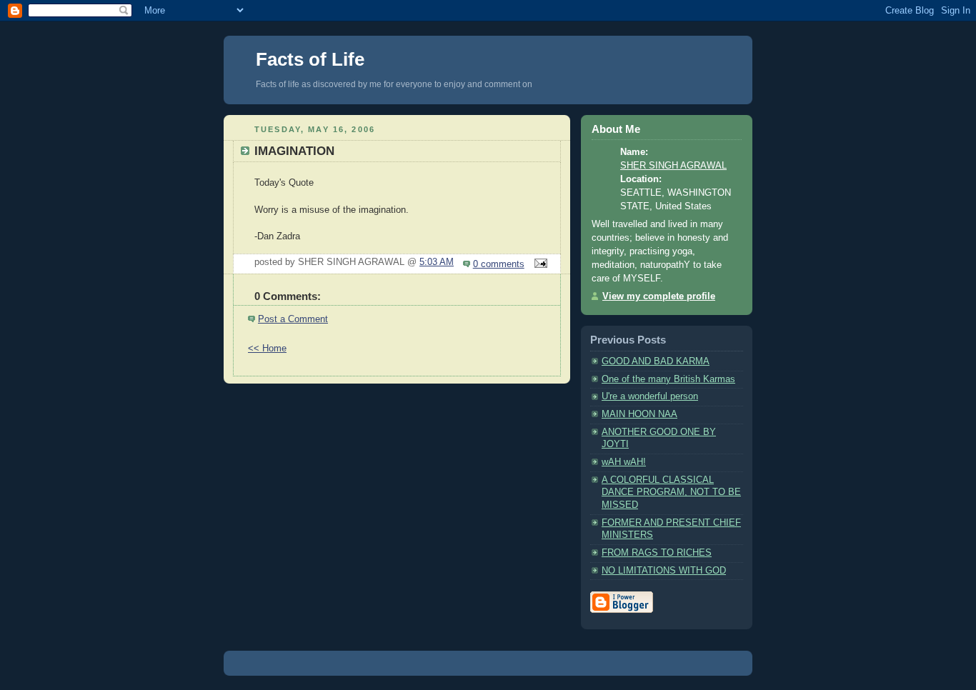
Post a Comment (293, 319)
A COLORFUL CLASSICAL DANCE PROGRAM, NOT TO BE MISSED (671, 492)
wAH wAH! (624, 462)
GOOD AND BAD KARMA (655, 361)
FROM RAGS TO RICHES (657, 553)
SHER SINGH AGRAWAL (673, 166)
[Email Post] (538, 264)
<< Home (267, 349)
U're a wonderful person (650, 396)
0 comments (498, 264)
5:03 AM (436, 262)
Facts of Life (310, 59)
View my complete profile (658, 296)
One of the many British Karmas (668, 379)
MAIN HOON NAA (639, 414)
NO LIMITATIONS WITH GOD (664, 571)
